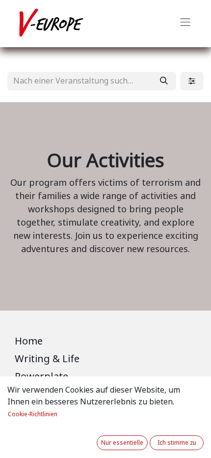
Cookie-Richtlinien (32, 414)
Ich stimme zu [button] (177, 443)
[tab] (105, 343)
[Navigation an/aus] (185, 23)
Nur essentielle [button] (122, 443)
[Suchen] (164, 81)
